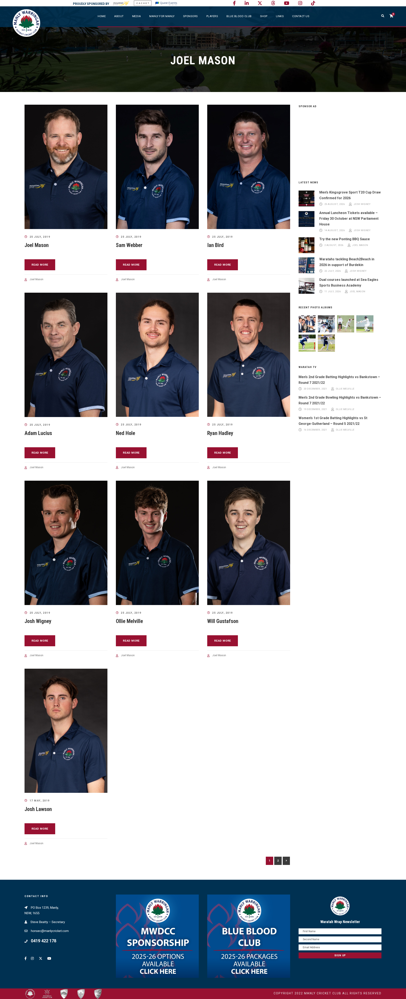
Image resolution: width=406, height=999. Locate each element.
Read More (40, 264)
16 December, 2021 (315, 429)
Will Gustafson (222, 621)
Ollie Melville (129, 621)
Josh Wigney (38, 621)
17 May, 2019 (40, 800)
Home (102, 16)
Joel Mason (37, 245)
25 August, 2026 (334, 204)
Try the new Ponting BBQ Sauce (344, 239)
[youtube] (286, 3)
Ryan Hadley (220, 433)
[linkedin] (247, 3)
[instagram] (300, 3)
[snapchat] (313, 3)
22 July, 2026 (332, 271)
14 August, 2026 (334, 230)
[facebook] (234, 3)
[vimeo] (273, 3)
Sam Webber (129, 245)
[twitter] (260, 3)
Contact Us (300, 16)
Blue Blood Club (239, 16)
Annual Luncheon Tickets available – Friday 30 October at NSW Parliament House (349, 218)
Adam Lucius (38, 433)
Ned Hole (125, 433)
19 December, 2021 (315, 409)
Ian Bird (215, 245)
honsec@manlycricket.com (50, 931)
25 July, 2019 (40, 236)
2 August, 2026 (333, 245)
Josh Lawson (38, 809)
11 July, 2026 (332, 291)
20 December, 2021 (315, 388)
